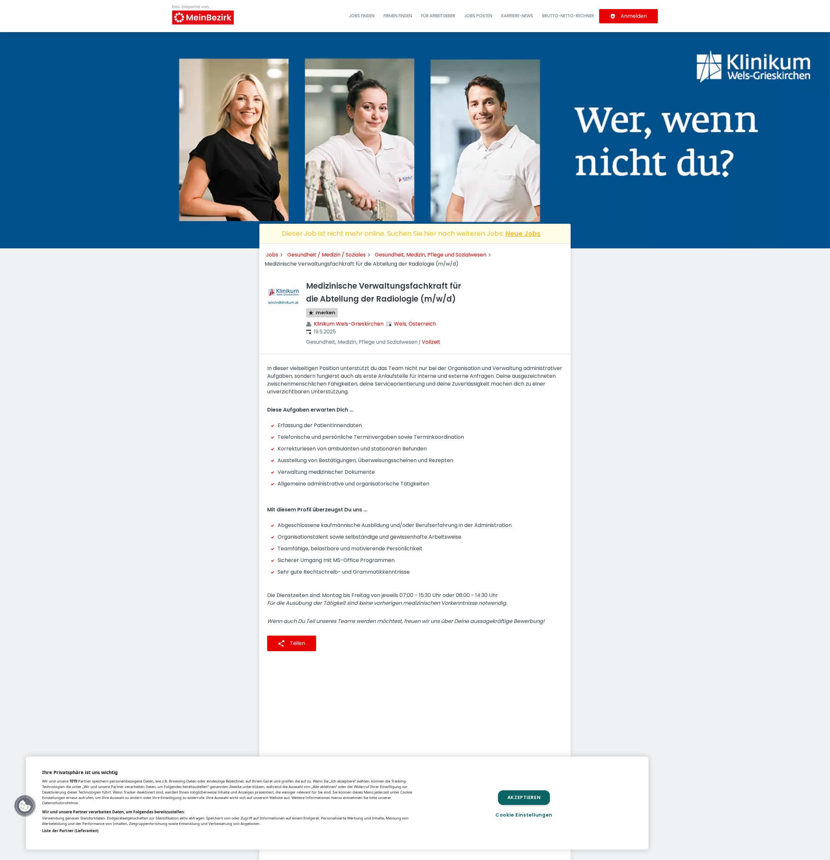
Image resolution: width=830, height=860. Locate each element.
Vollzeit (431, 342)
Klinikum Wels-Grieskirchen (349, 324)
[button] (25, 805)
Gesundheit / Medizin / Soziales (326, 254)
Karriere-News (517, 15)
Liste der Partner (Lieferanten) (70, 830)
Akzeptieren (524, 797)
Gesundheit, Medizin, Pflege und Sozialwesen (430, 254)
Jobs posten (478, 15)
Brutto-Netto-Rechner (568, 15)
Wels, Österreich (415, 324)
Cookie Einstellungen (523, 815)
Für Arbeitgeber (438, 15)
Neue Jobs (522, 233)
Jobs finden (361, 15)
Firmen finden (398, 15)
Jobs (272, 254)
